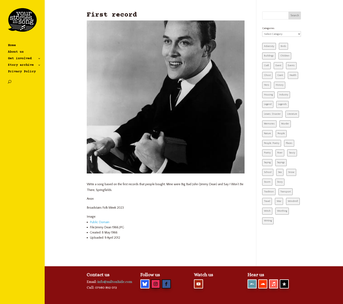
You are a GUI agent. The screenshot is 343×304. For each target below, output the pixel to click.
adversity (269, 46)
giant (280, 75)
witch (267, 211)
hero (266, 85)
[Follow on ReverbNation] (284, 284)
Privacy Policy (22, 71)
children (284, 55)
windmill (293, 201)
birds (283, 46)
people (281, 133)
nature (267, 133)
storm (267, 182)
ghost (267, 75)
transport (285, 191)
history (279, 85)
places (289, 143)
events (291, 65)
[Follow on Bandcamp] (252, 284)
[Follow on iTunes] (273, 284)
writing (268, 220)
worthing (282, 211)
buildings (269, 55)
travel (267, 201)
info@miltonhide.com (114, 282)
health (293, 75)
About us (16, 52)
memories (269, 123)
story (280, 182)
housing (268, 94)
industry (283, 94)
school (268, 172)
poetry (267, 152)
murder (285, 123)
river (279, 152)
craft (266, 65)
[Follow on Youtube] (198, 284)
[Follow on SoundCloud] (262, 284)
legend (268, 104)
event (278, 65)
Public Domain (99, 222)
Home (12, 45)
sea (280, 172)
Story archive (21, 65)
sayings (281, 162)
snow (291, 172)
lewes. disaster (272, 114)
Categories (268, 28)
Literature (292, 114)
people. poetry (271, 143)
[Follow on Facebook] (166, 284)
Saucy (292, 152)
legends (282, 104)
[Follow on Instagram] (155, 284)
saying (267, 162)
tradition (269, 191)
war (279, 201)
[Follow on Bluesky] (144, 284)
